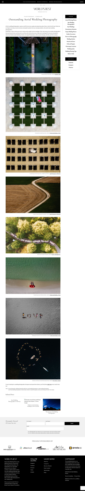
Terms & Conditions (69, 476)
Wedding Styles (71, 49)
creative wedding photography (43, 388)
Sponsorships (46, 470)
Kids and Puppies (71, 44)
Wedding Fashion (71, 39)
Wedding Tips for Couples (55, 1)
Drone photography (11, 388)
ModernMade (23, 389)
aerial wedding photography (33, 388)
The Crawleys (51, 389)
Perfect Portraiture (70, 34)
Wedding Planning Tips (70, 51)
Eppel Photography (34, 389)
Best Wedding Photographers (70, 23)
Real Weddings (70, 26)
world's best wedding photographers (14, 389)
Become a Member (48, 465)
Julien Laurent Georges (42, 389)
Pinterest (71, 67)
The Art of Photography (29, 16)
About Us (46, 461)
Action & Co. (72, 478)
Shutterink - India (57, 74)
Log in (81, 1)
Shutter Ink (28, 389)
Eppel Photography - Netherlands (55, 173)
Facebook (71, 62)
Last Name (48, 421)
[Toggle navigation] (3, 2)
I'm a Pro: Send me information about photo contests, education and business (44, 433)
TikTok (31, 469)
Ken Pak (47, 389)
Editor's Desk (71, 53)
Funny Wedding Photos (70, 31)
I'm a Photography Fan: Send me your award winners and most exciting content (44, 431)
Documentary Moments (70, 29)
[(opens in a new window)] (9, 448)
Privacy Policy (77, 476)
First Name (29, 421)
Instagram (71, 65)
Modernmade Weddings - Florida (55, 133)
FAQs (45, 472)
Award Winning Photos (70, 20)
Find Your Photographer (29, 1)
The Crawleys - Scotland (56, 380)
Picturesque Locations (71, 46)
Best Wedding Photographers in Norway (14, 400)
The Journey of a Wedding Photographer (52, 412)
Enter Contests (47, 468)
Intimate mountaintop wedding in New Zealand (33, 405)
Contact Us (46, 463)
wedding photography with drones (22, 388)
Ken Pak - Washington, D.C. (56, 254)
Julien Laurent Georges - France (55, 335)
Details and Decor (71, 41)
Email (28, 426)
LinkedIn (32, 472)
